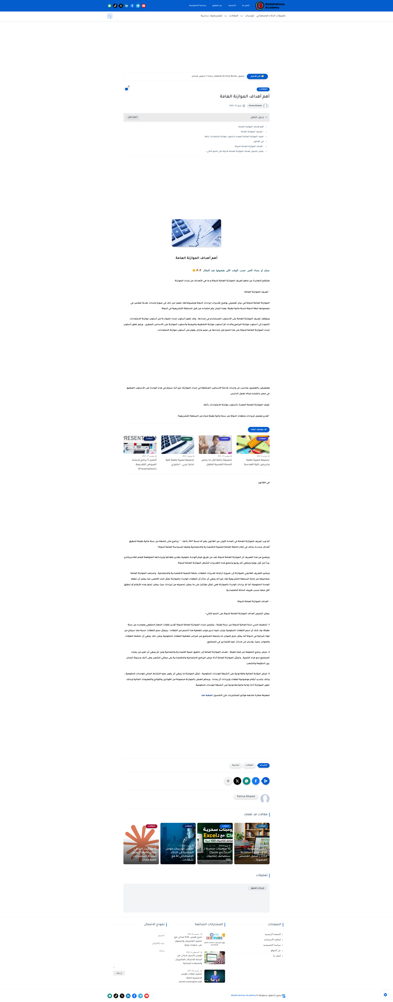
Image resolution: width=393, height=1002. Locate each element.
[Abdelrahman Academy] (270, 5)
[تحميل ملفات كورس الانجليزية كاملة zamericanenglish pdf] (214, 976)
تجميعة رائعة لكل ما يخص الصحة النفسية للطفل (216, 462)
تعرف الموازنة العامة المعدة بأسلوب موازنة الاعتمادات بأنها (234, 137)
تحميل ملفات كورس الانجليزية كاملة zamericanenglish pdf (190, 978)
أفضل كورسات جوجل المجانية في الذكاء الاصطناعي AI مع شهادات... (179, 855)
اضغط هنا (207, 695)
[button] (256, 781)
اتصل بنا (245, 6)
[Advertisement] (196, 48)
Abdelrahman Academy (243, 995)
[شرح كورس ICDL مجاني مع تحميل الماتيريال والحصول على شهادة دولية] (214, 939)
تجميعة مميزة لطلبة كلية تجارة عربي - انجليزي (180, 462)
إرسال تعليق (257, 888)
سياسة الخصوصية (197, 6)
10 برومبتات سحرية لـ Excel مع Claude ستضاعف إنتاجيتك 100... (217, 855)
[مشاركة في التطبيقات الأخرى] (228, 781)
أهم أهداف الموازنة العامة (251, 127)
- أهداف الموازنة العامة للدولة (249, 146)
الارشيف (232, 6)
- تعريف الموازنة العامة (252, 132)
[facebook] (132, 6)
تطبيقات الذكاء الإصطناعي (271, 16)
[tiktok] (115, 6)
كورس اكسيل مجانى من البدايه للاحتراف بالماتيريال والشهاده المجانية (188, 960)
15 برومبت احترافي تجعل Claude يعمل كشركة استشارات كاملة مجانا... (144, 855)
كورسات (249, 16)
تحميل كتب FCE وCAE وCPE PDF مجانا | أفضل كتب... (218, 76)
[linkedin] (127, 6)
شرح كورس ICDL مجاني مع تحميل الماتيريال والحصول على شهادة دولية (188, 941)
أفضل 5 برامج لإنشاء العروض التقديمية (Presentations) (144, 464)
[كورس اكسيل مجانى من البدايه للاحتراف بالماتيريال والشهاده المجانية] (214, 957)
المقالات (233, 16)
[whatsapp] (109, 6)
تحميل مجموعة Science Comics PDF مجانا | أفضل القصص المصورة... (253, 855)
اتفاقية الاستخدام (272, 939)
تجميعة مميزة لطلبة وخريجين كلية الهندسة (257, 462)
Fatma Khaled (255, 106)
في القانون (258, 142)
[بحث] (109, 16)
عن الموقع (217, 6)
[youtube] (144, 6)
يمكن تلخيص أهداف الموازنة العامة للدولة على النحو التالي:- (235, 151)
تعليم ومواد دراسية (211, 16)
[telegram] (138, 6)
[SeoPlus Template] (284, 996)
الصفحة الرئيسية (273, 934)
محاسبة (235, 765)
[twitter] (121, 6)
